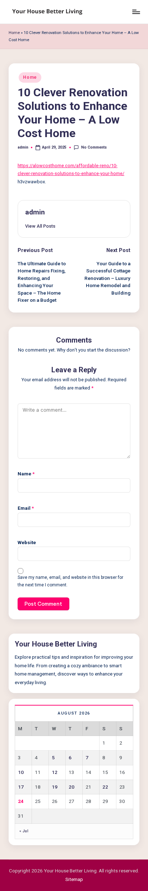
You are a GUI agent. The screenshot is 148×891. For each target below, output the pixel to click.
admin (35, 212)
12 (54, 772)
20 (71, 787)
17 (21, 787)
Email (26, 508)
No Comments (93, 147)
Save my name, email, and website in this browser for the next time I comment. (70, 581)
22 (105, 787)
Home (14, 32)
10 (21, 772)
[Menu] (135, 12)
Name (26, 473)
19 (54, 787)
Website (27, 542)
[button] (40, 226)
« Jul (23, 831)
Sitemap (74, 879)
